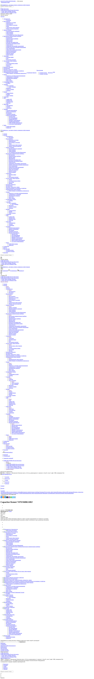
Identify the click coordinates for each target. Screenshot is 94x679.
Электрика (9, 173)
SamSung (11, 208)
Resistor (8, 209)
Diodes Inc (11, 245)
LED (7, 215)
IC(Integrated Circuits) (11, 199)
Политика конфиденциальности (8, 645)
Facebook (7, 477)
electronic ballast (12, 174)
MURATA (11, 205)
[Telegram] (15, 497)
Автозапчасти (9, 136)
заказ (2, 515)
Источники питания (13, 177)
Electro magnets (12, 172)
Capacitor (8, 201)
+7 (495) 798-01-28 (8, 11)
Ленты (10, 179)
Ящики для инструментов (15, 146)
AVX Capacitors (13, 203)
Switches (11, 224)
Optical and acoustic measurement (16, 167)
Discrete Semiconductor (14, 232)
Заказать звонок (4, 281)
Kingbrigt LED (12, 219)
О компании (6, 246)
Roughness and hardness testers (16, 161)
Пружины (11, 137)
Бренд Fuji (11, 197)
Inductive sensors (12, 171)
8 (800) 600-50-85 (5, 8)
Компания (3, 643)
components (11, 225)
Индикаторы (12, 154)
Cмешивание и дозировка (15, 194)
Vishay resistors (12, 213)
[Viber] (9, 497)
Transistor (8, 226)
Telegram (7, 483)
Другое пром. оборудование (13, 178)
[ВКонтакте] (1, 497)
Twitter (6, 480)
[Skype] (13, 497)
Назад (7, 286)
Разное (8, 192)
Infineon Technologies (14, 229)
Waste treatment (12, 151)
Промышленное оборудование (13, 189)
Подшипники (9, 185)
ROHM (10, 211)
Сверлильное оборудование (15, 145)
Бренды (5, 247)
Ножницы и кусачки (13, 140)
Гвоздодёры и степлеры (14, 142)
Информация (4, 647)
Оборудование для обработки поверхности (19, 190)
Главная (5, 133)
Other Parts (8, 221)
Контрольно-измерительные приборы (15, 153)
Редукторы (11, 182)
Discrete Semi (15, 234)
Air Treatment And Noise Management (17, 152)
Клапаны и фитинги (11, 184)
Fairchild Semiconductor (14, 227)
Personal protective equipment (15, 148)
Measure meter (12, 157)
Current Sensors (12, 210)
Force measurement (13, 166)
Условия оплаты (10, 250)
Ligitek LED (11, 216)
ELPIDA (11, 200)
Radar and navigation (13, 169)
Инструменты (9, 138)
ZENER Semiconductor (17, 239)
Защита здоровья (10, 147)
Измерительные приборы (15, 156)
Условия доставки (10, 251)
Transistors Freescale (13, 231)
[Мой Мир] (5, 497)
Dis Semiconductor (16, 235)
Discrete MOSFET (16, 236)
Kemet (10, 511)
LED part (11, 220)
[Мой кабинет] (1, 258)
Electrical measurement (14, 168)
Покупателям (6, 248)
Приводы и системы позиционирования (18, 193)
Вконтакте (7, 478)
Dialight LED (12, 218)
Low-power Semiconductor (18, 241)
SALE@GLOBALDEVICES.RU (8, 1)
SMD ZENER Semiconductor (18, 240)
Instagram (7, 481)
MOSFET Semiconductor (17, 237)
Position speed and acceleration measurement (18, 164)
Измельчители (12, 141)
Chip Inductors (12, 223)
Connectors (8, 214)
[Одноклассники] (3, 497)
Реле (10, 176)
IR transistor (11, 230)
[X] (7, 497)
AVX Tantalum (15, 204)
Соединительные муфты (14, 180)
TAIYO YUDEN (12, 206)
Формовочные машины (14, 195)
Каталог (5, 135)
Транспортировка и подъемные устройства (16, 188)
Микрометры (12, 158)
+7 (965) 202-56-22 (8, 12)
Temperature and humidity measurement (17, 163)
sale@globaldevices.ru (7, 474)
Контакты (5, 252)
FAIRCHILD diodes (13, 244)
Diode (7, 242)
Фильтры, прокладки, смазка (13, 187)
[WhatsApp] (11, 497)
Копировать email (5, 2)
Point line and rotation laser (15, 159)
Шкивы (10, 183)
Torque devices (12, 162)
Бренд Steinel (12, 198)
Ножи (10, 143)
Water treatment (12, 150)
